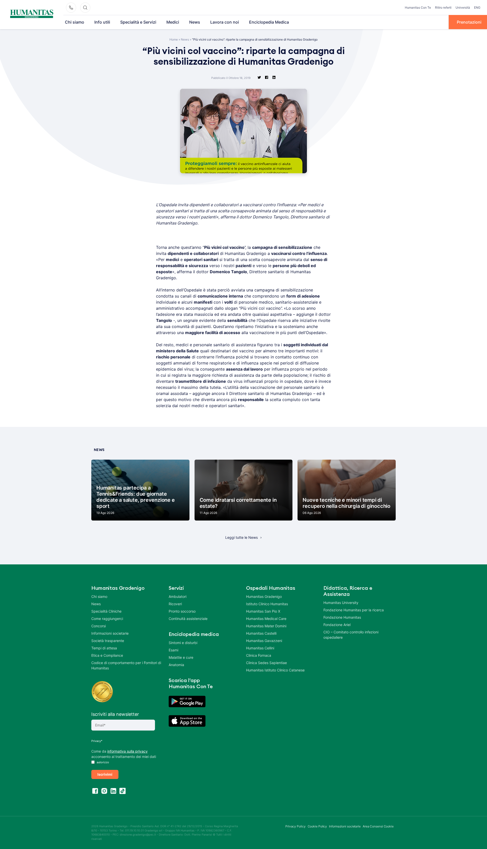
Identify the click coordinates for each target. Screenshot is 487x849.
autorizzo (102, 762)
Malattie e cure (181, 657)
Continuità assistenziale (188, 618)
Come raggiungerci (107, 618)
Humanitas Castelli (261, 633)
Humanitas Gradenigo (264, 596)
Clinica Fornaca (258, 655)
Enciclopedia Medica (269, 22)
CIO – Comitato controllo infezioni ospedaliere (350, 634)
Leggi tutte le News (241, 537)
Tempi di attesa (104, 648)
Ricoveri (175, 604)
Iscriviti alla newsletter (115, 714)
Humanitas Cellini (260, 648)
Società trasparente (107, 640)
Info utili (102, 22)
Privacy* (96, 741)
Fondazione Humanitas (342, 617)
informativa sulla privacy (127, 751)
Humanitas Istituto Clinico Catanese (275, 670)
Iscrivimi (104, 774)
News (194, 22)
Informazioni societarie (110, 633)
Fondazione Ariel (337, 624)
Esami (173, 650)
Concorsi (98, 626)
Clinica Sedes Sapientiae (266, 663)
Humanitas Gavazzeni (264, 640)
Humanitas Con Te (418, 7)
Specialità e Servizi (138, 22)
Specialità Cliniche (106, 611)
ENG (477, 7)
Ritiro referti (443, 7)
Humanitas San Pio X (263, 611)
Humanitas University (340, 602)
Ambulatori (177, 596)
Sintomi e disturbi (183, 642)
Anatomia (176, 665)
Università (463, 7)
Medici (172, 22)
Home (173, 39)
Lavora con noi (224, 22)
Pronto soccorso (182, 611)
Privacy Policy (295, 826)
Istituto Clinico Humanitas (267, 604)
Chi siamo (74, 22)
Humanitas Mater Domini (266, 626)
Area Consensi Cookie (378, 826)
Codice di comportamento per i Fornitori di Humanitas (126, 665)
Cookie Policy (317, 826)
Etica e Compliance (107, 655)
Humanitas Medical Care (266, 618)
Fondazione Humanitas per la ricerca (353, 610)
